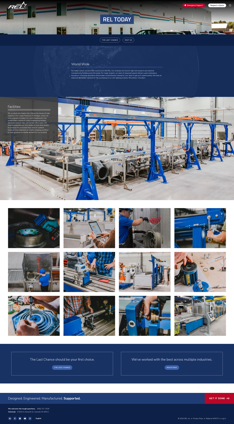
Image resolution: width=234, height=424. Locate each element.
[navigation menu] (228, 5)
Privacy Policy (198, 418)
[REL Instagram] (30, 418)
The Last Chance (110, 40)
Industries (172, 368)
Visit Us (128, 40)
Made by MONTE (212, 418)
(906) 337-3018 (43, 409)
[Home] (18, 5)
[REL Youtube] (25, 418)
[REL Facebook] (15, 418)
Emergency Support (195, 5)
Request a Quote (217, 5)
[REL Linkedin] (10, 418)
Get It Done (217, 398)
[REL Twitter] (20, 418)
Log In (223, 418)
